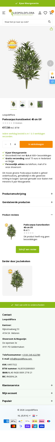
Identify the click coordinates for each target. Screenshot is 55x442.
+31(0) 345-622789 (31, 354)
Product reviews (10, 214)
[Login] (39, 12)
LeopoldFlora (8, 114)
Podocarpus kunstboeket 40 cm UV (37, 226)
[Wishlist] (45, 12)
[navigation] (13, 104)
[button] (50, 28)
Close (27, 385)
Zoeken (49, 21)
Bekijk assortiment (4, 13)
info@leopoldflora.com (21, 358)
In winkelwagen (36, 144)
